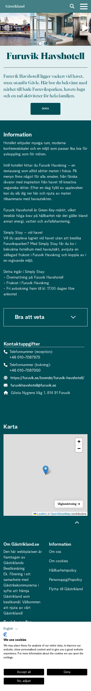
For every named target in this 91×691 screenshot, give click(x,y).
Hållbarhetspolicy (63, 570)
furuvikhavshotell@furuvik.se (33, 385)
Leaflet (41, 514)
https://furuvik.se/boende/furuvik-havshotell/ (47, 378)
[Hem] (15, 6)
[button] (40, 43)
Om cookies (58, 561)
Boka (45, 108)
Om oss (55, 552)
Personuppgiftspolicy (65, 580)
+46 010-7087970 (24, 357)
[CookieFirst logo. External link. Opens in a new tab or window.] (5, 634)
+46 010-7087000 (25, 370)
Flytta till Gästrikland (66, 589)
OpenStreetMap (61, 514)
